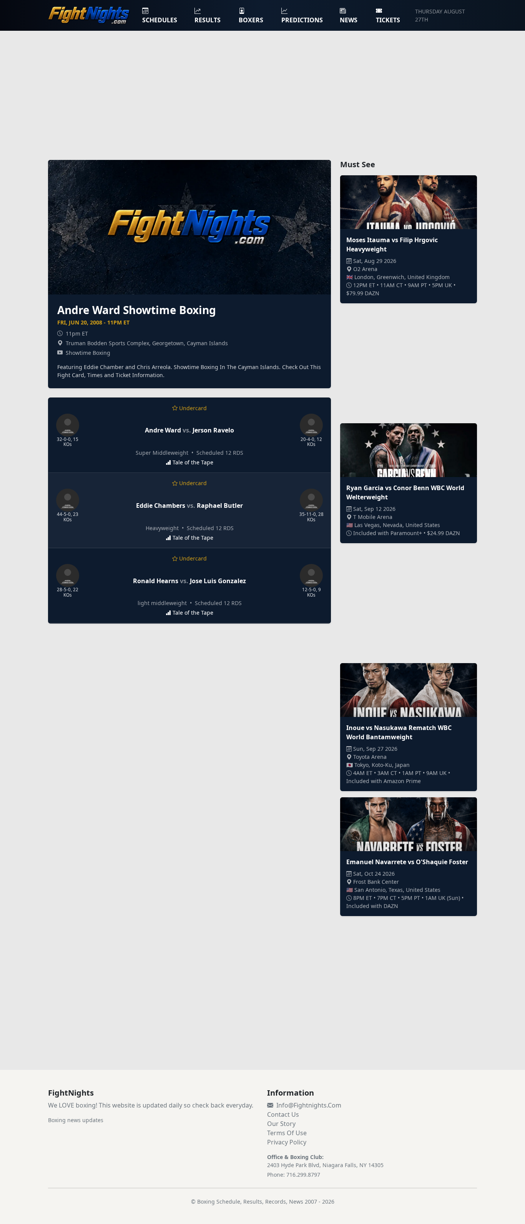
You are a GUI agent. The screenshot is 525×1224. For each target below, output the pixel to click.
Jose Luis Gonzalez (218, 581)
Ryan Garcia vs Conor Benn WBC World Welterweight (405, 492)
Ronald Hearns (155, 581)
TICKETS (388, 20)
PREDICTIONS (302, 20)
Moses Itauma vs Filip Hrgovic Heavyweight (392, 244)
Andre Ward (163, 430)
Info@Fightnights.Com (308, 1105)
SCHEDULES (159, 20)
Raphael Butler (220, 505)
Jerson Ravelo (213, 430)
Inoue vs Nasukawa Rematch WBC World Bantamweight (399, 732)
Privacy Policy (286, 1142)
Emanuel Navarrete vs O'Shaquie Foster (407, 862)
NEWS (348, 20)
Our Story (281, 1123)
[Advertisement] (262, 91)
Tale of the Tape (193, 462)
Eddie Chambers (160, 505)
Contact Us (283, 1114)
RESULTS (207, 20)
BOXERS (251, 20)
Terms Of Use (287, 1133)
